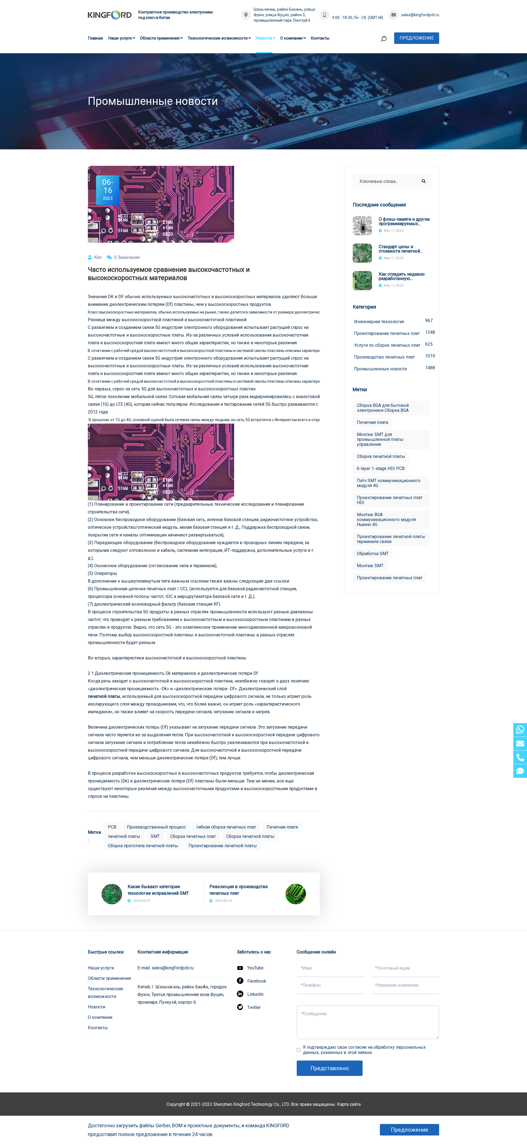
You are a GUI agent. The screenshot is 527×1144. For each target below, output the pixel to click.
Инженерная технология (392, 321)
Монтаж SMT (370, 565)
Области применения (160, 38)
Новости (264, 38)
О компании (291, 38)
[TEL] (520, 757)
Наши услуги (120, 38)
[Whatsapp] (520, 730)
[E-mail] (520, 743)
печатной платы (104, 696)
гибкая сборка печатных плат (226, 827)
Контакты (320, 38)
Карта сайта (349, 1104)
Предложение (417, 38)
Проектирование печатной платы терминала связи (391, 539)
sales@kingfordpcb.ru (420, 15)
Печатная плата (282, 827)
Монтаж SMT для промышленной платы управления (380, 439)
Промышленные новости (392, 368)
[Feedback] (520, 771)
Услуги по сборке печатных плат (392, 345)
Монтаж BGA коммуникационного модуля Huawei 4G (386, 519)
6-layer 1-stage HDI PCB (381, 468)
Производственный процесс (156, 827)
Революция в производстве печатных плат (238, 890)
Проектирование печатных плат (392, 333)
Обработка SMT (373, 553)
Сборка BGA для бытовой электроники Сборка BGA (383, 408)
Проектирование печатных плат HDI (389, 500)
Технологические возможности (218, 38)
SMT (155, 836)
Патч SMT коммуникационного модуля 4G (389, 483)
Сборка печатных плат (193, 836)
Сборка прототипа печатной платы (143, 845)
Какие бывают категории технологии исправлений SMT (158, 890)
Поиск (373, 61)
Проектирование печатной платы (223, 845)
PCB (112, 827)
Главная (95, 38)
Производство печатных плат (392, 356)
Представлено (329, 1068)
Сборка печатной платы (250, 836)
